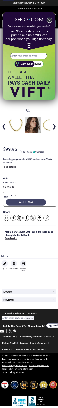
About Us (6, 336)
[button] (39, 343)
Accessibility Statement (31, 336)
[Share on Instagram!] (19, 218)
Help (15, 336)
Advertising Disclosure (39, 365)
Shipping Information (24, 369)
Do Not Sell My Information (14, 372)
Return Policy (7, 369)
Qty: (6, 197)
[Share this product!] (46, 218)
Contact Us (49, 336)
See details (10, 167)
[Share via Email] (6, 218)
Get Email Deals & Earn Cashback (20, 313)
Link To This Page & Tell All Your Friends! (24, 325)
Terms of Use (21, 365)
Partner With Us (9, 343)
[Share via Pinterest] (39, 218)
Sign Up (29, 318)
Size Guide (8, 186)
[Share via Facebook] (26, 218)
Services (23, 343)
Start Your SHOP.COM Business (31, 350)
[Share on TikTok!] (13, 218)
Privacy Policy (8, 365)
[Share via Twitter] (33, 218)
